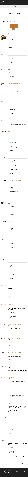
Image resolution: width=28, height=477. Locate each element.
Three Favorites (10, 33)
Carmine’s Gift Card (11, 304)
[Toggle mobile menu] (26, 3)
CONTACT (24, 471)
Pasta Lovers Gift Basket (12, 417)
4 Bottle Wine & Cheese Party (13, 377)
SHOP (20, 471)
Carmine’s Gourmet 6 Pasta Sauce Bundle (14, 338)
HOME (17, 470)
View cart (25, 21)
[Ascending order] (17, 25)
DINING (17, 471)
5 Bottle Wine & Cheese (12, 389)
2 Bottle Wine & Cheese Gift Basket (14, 83)
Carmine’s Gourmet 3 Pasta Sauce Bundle (14, 324)
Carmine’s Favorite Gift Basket (13, 237)
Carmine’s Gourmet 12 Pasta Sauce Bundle (15, 352)
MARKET (24, 470)
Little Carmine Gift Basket (12, 202)
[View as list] (14, 29)
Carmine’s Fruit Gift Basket (12, 259)
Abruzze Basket (10, 402)
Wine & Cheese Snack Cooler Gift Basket (14, 180)
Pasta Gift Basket (10, 221)
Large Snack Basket (11, 131)
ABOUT (20, 470)
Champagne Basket (11, 366)
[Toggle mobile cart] (25, 3)
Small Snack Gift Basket (12, 99)
